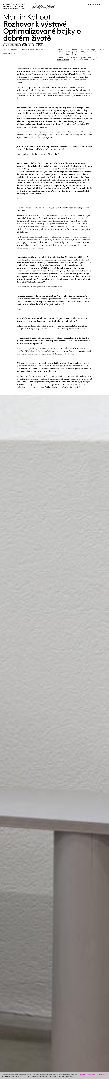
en (94, 4)
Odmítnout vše (92, 1074)
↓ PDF (39, 45)
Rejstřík (101, 4)
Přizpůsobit (83, 1074)
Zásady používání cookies (65, 1076)
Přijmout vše (103, 1074)
